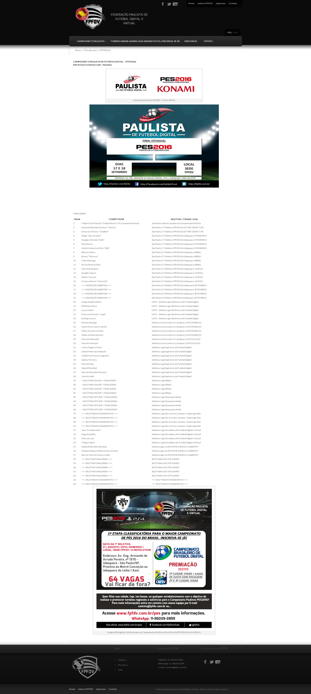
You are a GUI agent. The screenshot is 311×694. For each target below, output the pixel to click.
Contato (233, 3)
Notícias (122, 660)
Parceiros (190, 41)
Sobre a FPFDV (205, 3)
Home (191, 3)
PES (229, 32)
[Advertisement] (138, 204)
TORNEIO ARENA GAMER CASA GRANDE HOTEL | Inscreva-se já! (145, 41)
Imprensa (220, 3)
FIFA (235, 32)
